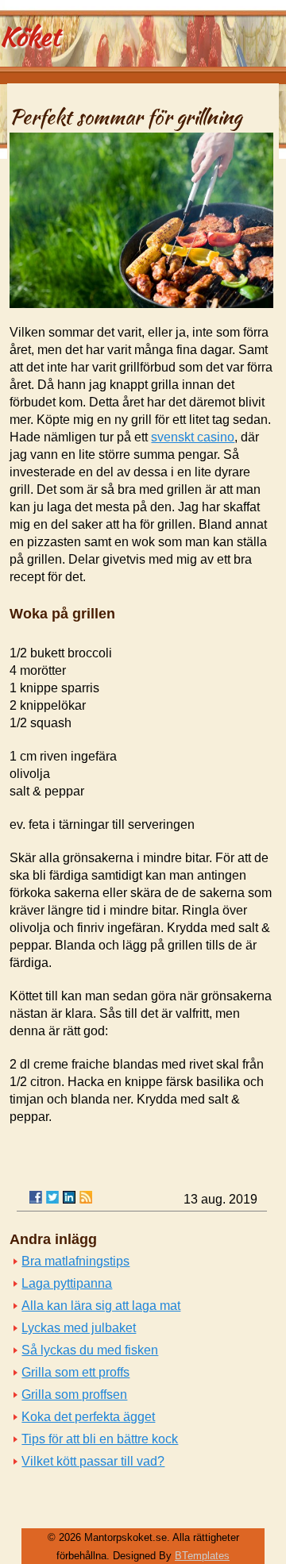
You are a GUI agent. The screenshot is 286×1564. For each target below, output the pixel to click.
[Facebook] (35, 1197)
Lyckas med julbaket (78, 1328)
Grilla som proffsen (74, 1394)
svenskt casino (192, 437)
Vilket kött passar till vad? (92, 1461)
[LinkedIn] (69, 1197)
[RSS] (85, 1197)
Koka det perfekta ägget (88, 1416)
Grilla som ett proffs (75, 1372)
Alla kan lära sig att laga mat (100, 1305)
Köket (30, 36)
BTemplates (202, 1556)
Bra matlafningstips (75, 1261)
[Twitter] (52, 1197)
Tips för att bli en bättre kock (99, 1439)
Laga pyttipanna (66, 1283)
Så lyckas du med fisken (89, 1350)
